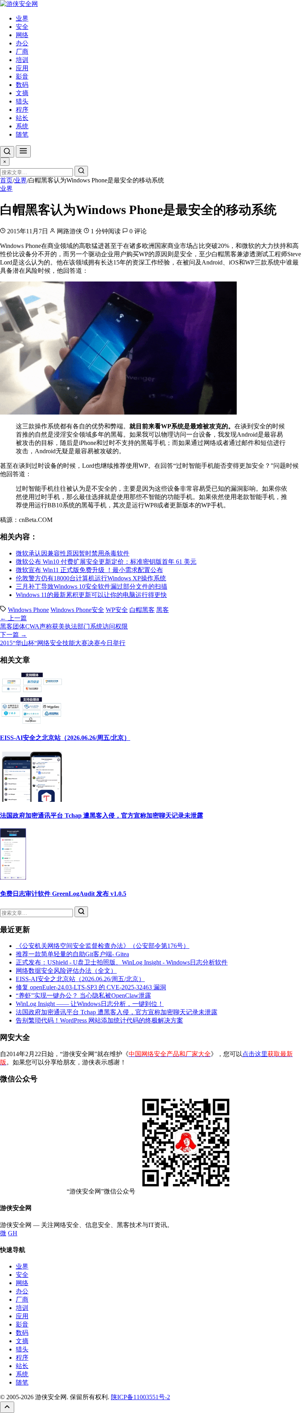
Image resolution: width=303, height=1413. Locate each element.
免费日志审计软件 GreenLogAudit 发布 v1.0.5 (63, 893)
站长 (22, 117)
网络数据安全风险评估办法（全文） (66, 970)
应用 (22, 68)
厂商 (22, 51)
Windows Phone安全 (77, 609)
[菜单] (23, 151)
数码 (22, 84)
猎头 (22, 101)
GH (12, 1233)
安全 (22, 26)
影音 (22, 76)
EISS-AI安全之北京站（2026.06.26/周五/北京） (65, 737)
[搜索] (7, 152)
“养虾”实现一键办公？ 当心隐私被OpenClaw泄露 (83, 995)
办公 (22, 43)
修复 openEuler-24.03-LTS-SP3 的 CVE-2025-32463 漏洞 (91, 987)
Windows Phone (28, 609)
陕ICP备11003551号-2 (140, 1397)
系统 (22, 126)
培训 (22, 59)
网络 (22, 35)
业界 (22, 18)
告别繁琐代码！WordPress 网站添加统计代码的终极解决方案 (99, 1020)
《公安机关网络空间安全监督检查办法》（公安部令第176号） (102, 945)
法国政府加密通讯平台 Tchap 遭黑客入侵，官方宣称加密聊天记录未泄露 (101, 815)
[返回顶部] (7, 1407)
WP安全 (117, 609)
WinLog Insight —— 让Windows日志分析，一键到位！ (90, 1003)
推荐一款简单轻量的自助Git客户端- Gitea (72, 954)
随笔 (22, 134)
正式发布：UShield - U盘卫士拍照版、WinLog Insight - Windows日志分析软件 (122, 962)
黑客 (162, 609)
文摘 (22, 93)
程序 (22, 109)
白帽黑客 (142, 609)
